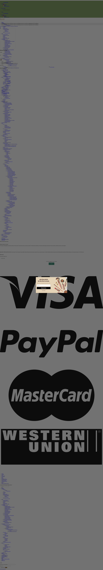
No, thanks (43, 290)
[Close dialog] (66, 278)
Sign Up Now (43, 288)
